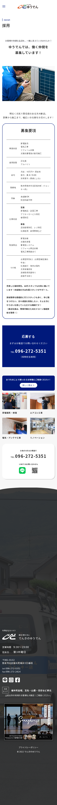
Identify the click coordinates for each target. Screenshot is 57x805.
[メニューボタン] (3, 6)
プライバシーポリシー (28, 747)
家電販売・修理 (9, 412)
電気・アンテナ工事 (11, 437)
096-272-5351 (30, 351)
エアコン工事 (36, 412)
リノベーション (37, 437)
